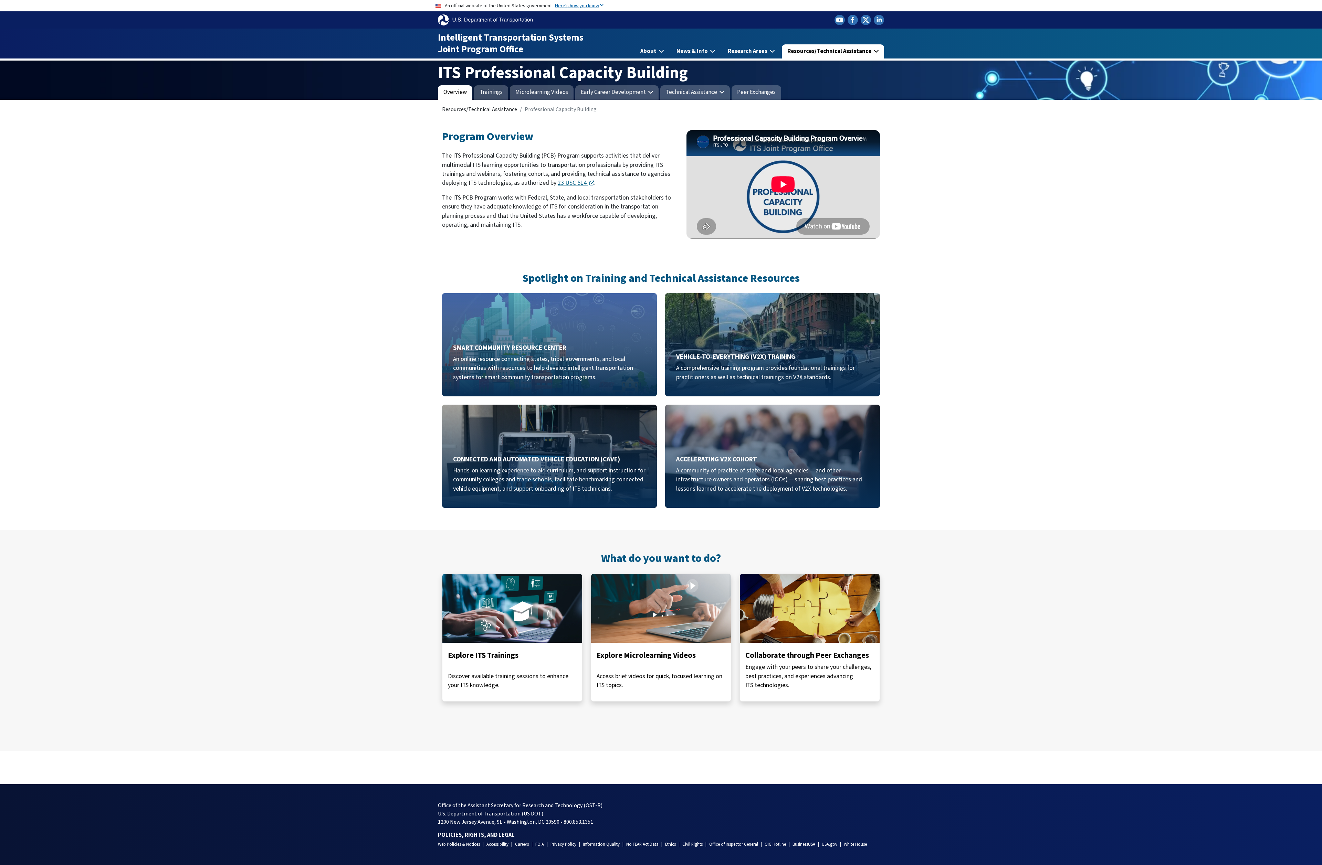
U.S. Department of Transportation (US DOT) (490, 814)
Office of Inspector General (733, 844)
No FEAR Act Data (642, 844)
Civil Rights (692, 844)
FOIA (539, 844)
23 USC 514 (573, 183)
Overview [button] (455, 92)
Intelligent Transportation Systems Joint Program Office (511, 43)
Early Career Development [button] (614, 92)
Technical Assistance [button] (692, 92)
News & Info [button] (692, 51)
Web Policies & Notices (459, 844)
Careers (522, 844)
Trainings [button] (491, 92)
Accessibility (497, 844)
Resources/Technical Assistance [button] (829, 51)
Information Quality (601, 844)
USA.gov (829, 844)
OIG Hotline (775, 844)
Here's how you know (577, 5)
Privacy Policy (563, 844)
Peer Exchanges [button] (756, 92)
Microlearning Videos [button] (541, 92)
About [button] (649, 51)
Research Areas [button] (748, 51)
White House (855, 844)
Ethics (670, 844)
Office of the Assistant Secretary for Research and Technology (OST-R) (520, 805)
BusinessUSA (804, 844)
